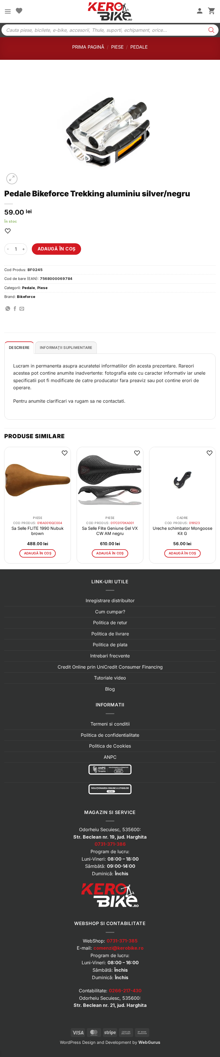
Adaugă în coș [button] (38, 553)
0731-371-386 (110, 844)
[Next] (215, 507)
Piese (117, 47)
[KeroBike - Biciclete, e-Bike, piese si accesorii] (110, 11)
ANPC (110, 757)
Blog (110, 689)
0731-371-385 (122, 941)
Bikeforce (26, 297)
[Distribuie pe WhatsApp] (7, 308)
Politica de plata (110, 644)
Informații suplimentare (66, 347)
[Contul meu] (200, 11)
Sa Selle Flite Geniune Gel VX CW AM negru (110, 531)
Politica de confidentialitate (110, 735)
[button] (7, 11)
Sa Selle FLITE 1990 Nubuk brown (37, 531)
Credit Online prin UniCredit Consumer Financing (110, 667)
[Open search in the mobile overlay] (110, 30)
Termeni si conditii (110, 724)
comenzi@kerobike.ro (118, 948)
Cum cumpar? (110, 612)
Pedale (139, 47)
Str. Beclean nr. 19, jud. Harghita (110, 837)
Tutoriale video (110, 678)
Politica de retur (110, 622)
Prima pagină (88, 47)
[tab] (19, 347)
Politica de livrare (110, 634)
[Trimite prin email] (21, 308)
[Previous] (4, 507)
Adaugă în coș (57, 249)
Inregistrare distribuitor (110, 600)
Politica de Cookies (110, 746)
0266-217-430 (125, 990)
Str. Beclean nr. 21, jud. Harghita (110, 1005)
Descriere (19, 347)
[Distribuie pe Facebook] (15, 308)
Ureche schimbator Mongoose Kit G (182, 531)
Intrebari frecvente (110, 656)
